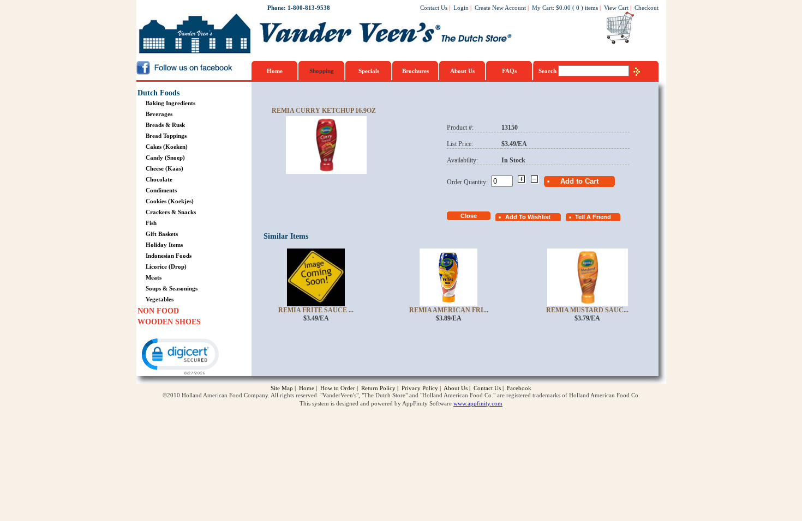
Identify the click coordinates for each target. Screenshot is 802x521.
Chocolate (159, 179)
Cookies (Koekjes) (170, 201)
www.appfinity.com (477, 403)
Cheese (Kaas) (164, 168)
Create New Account (500, 7)
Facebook (519, 388)
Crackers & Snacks (171, 212)
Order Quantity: (469, 182)
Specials (368, 71)
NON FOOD (158, 311)
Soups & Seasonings (171, 288)
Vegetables (159, 299)
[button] (179, 355)
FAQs (509, 71)
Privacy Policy (420, 388)
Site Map (282, 388)
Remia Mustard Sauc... (587, 310)
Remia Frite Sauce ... (316, 310)
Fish (151, 223)
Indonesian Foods (168, 255)
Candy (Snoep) (165, 157)
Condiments (161, 190)
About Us (462, 71)
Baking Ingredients (170, 103)
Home (275, 71)
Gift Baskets (162, 234)
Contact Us (433, 7)
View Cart (616, 7)
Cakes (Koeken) (167, 146)
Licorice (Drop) (166, 266)
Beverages (159, 114)
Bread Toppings (166, 135)
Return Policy (378, 388)
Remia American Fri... (448, 310)
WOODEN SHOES (169, 322)
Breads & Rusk (165, 125)
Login (461, 7)
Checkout (647, 7)
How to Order (337, 388)
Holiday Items (164, 244)
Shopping (321, 71)
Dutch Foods (158, 93)
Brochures (415, 71)
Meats (153, 277)
